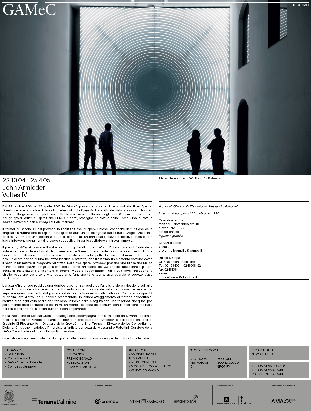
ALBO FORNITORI (144, 362)
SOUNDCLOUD (228, 362)
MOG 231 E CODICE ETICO (151, 366)
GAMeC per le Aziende (25, 362)
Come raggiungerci (22, 366)
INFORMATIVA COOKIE (268, 370)
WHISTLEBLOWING (145, 370)
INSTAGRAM (199, 362)
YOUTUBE (224, 359)
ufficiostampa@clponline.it (178, 277)
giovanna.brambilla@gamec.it (180, 250)
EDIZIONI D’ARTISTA (81, 367)
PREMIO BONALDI (79, 358)
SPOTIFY (223, 366)
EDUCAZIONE (76, 354)
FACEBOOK (198, 359)
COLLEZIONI (76, 350)
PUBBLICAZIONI (78, 362)
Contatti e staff (19, 358)
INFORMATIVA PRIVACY (269, 366)
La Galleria (16, 354)
